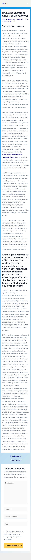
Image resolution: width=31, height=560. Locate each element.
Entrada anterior (15, 456)
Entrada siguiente (16, 460)
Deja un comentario (8, 19)
